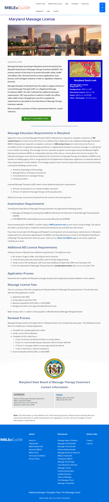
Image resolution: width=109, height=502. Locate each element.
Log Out (90, 443)
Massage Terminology (66, 462)
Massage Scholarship (66, 483)
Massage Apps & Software (68, 440)
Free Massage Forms (66, 480)
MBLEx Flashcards (65, 456)
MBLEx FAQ (33, 453)
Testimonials (33, 443)
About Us (32, 440)
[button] (102, 7)
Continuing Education (66, 471)
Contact (89, 440)
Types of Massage (64, 477)
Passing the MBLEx (65, 459)
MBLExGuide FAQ (36, 446)
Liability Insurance (64, 474)
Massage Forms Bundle (67, 443)
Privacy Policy (34, 459)
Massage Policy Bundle (67, 446)
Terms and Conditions (37, 456)
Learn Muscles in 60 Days (67, 465)
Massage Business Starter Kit (69, 453)
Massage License (64, 468)
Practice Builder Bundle (67, 449)
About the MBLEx (64, 238)
